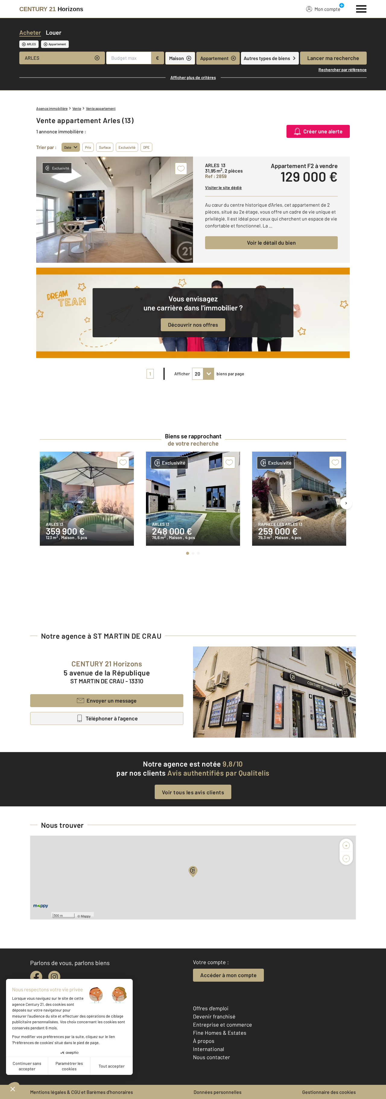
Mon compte (327, 9)
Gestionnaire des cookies (329, 1092)
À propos (203, 1040)
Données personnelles (218, 1092)
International (208, 1049)
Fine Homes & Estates (219, 1032)
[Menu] (361, 8)
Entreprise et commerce (222, 1024)
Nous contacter (211, 1057)
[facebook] (36, 977)
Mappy (86, 915)
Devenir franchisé (214, 1016)
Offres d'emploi (211, 1008)
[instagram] (54, 977)
